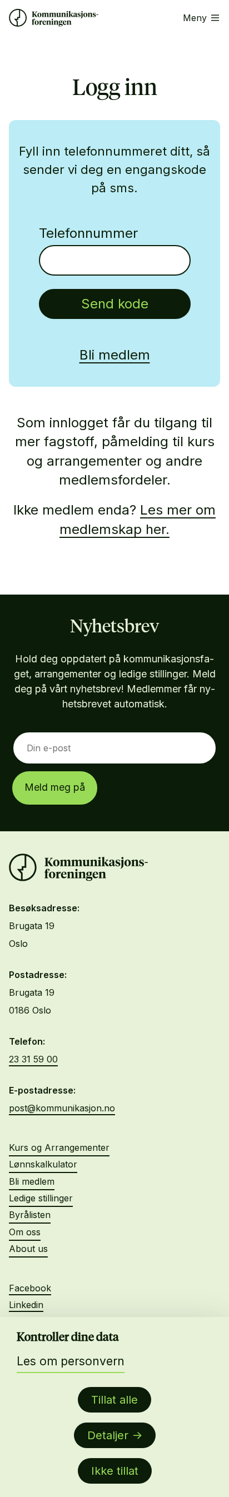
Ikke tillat (114, 1471)
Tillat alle (114, 1399)
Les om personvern (71, 1361)
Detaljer (107, 1435)
